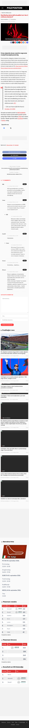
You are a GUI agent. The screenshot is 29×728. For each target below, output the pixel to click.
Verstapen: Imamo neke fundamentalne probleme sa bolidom (12, 387)
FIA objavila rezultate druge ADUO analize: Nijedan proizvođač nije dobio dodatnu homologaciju (14, 352)
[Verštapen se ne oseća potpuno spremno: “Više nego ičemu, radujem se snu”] (14, 366)
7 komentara (13, 19)
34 (27, 390)
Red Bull (16, 145)
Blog (16, 722)
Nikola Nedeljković (5, 19)
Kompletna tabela (6, 634)
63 (27, 427)
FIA (13, 145)
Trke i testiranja (6, 374)
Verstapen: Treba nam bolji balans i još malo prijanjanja (13, 396)
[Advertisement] (14, 3)
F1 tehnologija (22, 722)
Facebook (20, 118)
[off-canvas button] (2, 8)
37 (27, 399)
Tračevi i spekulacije (6, 12)
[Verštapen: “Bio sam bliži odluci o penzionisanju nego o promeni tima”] (14, 438)
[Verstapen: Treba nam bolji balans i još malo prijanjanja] (14, 393)
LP (26, 722)
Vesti (3, 349)
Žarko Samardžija (5, 390)
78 (27, 452)
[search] (26, 8)
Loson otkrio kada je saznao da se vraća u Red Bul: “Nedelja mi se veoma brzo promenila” (13, 474)
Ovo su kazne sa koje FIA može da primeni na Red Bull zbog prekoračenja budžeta (14, 169)
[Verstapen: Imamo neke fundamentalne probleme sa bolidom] (14, 384)
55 (27, 477)
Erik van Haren (9, 145)
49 (27, 380)
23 (27, 355)
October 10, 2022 (10, 109)
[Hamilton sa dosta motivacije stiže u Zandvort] (14, 488)
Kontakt (13, 724)
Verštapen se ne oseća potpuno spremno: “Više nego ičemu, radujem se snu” (14, 377)
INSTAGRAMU (21, 112)
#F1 (15, 103)
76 (27, 501)
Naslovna (4, 722)
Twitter (3, 120)
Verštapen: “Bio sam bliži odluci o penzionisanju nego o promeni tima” (13, 449)
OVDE (20, 116)
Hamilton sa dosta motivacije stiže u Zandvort (13, 498)
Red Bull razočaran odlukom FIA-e (14, 174)
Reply (25, 184)
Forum (17, 724)
